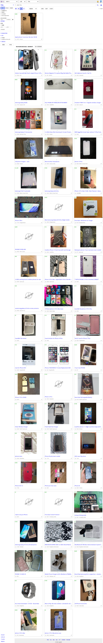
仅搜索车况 (4, 10)
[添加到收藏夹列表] (16, 39)
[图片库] (21, 8)
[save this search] (101, 5)
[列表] (16, 8)
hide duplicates (5, 15)
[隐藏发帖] (41, 39)
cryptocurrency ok (6, 39)
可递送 (3, 37)
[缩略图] (18, 8)
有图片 (3, 12)
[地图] (24, 8)
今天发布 (4, 14)
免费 (3, 25)
